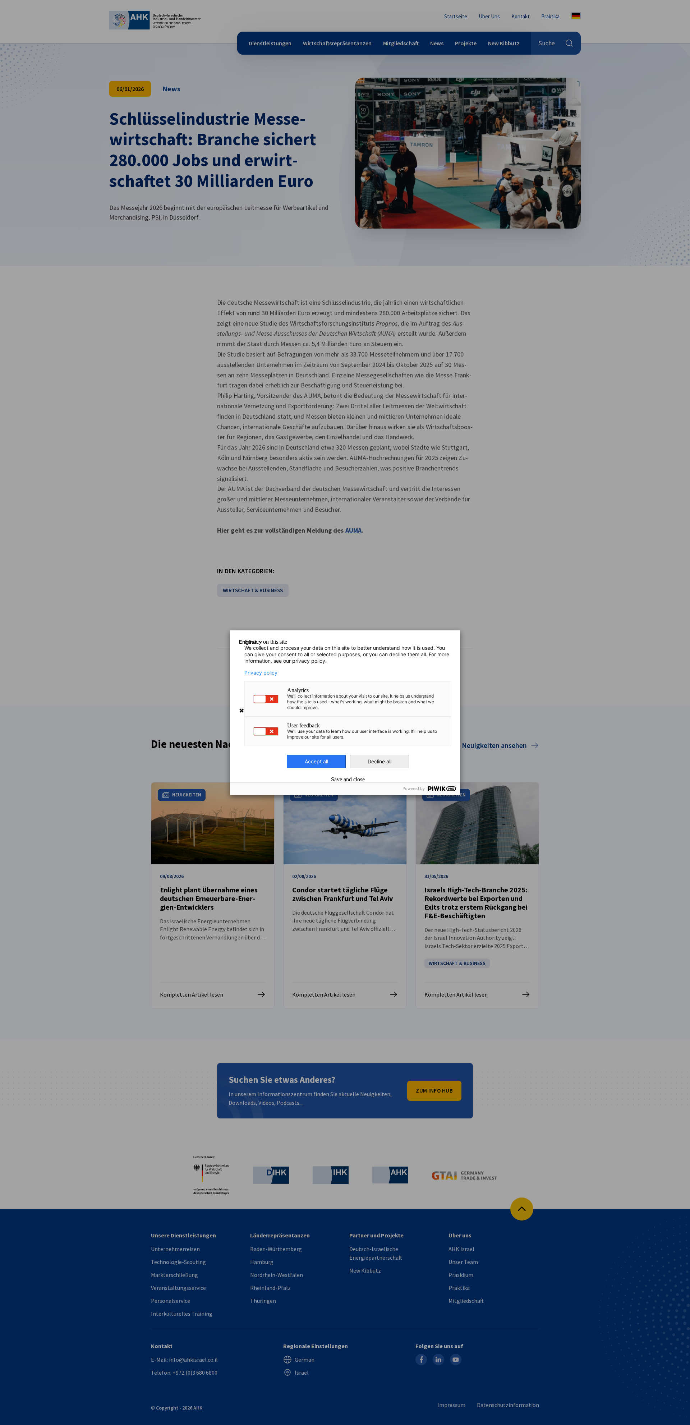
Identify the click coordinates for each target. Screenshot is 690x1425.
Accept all (316, 761)
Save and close (348, 779)
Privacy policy (260, 673)
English (248, 642)
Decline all (379, 761)
